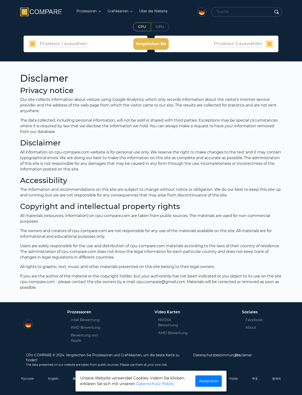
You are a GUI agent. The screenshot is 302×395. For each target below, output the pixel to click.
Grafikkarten (118, 11)
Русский (27, 378)
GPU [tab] (160, 26)
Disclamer (243, 355)
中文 (255, 378)
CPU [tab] (142, 26)
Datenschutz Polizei (155, 384)
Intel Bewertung (85, 320)
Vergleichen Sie (151, 44)
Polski (233, 378)
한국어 (276, 378)
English (53, 378)
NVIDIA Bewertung (168, 322)
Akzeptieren (208, 381)
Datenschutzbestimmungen (216, 355)
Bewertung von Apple (84, 338)
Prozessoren (87, 11)
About (250, 327)
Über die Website (153, 11)
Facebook (251, 320)
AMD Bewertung (85, 327)
